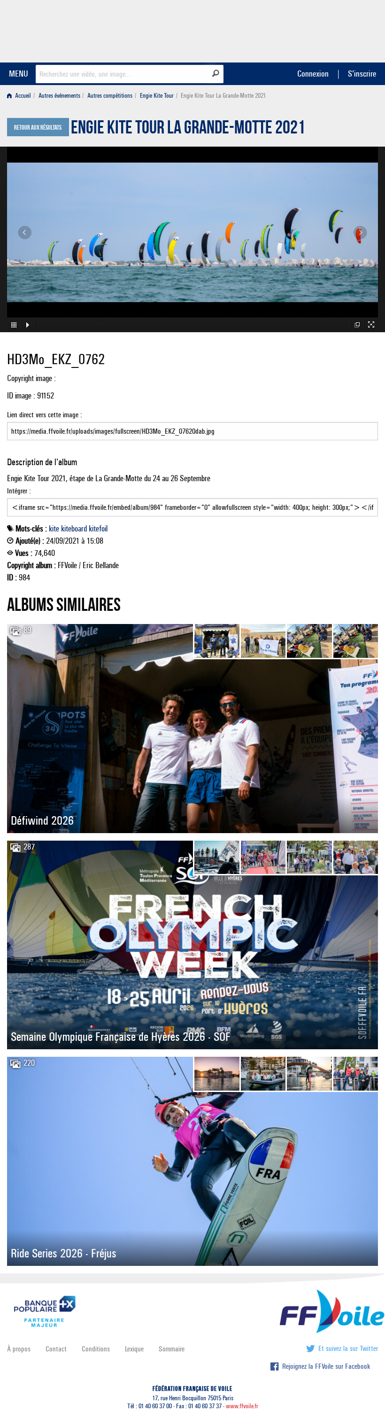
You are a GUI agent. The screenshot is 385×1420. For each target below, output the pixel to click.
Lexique (134, 1348)
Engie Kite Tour (157, 96)
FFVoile (319, 30)
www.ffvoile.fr (242, 1406)
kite (54, 528)
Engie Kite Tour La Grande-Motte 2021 (188, 129)
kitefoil (98, 528)
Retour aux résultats (38, 128)
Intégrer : (19, 490)
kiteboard (74, 528)
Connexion (313, 73)
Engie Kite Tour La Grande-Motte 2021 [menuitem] (223, 96)
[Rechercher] (215, 73)
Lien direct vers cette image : (44, 414)
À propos (19, 1348)
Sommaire (172, 1348)
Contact (56, 1348)
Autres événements (59, 96)
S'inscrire (362, 73)
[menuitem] (21, 96)
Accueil (22, 96)
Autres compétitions (109, 96)
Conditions (96, 1348)
